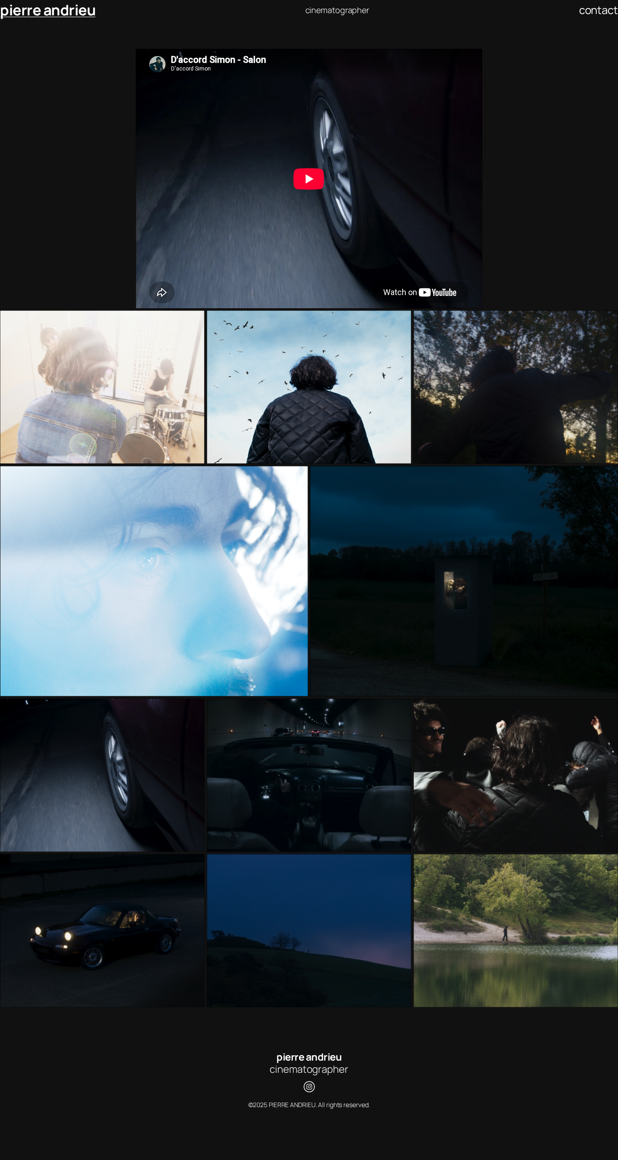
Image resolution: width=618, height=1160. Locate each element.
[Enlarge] (192, 322)
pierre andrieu (47, 10)
